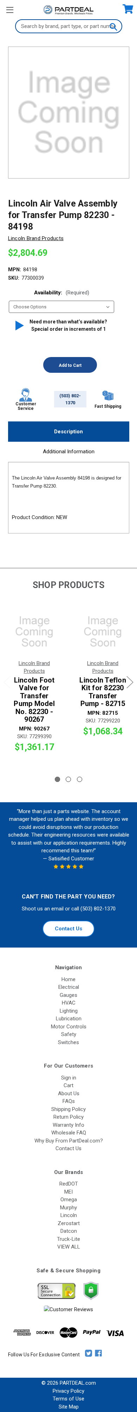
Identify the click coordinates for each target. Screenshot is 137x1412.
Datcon (68, 1231)
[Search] (113, 26)
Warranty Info (68, 1125)
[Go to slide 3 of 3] (79, 779)
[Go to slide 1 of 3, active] (57, 779)
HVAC (69, 1003)
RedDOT (68, 1184)
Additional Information (68, 451)
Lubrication (68, 1018)
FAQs (69, 1101)
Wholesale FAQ (68, 1133)
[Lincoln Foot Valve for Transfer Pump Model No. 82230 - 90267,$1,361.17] (34, 632)
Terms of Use (68, 1399)
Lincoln (68, 1215)
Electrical (68, 987)
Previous (7, 682)
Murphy (68, 1207)
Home (68, 979)
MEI (68, 1192)
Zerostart (69, 1223)
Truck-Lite (68, 1239)
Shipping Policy (68, 1109)
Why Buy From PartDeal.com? (68, 1141)
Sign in (68, 1078)
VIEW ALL (68, 1247)
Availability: (61, 292)
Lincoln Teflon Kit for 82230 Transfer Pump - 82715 (102, 692)
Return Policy (68, 1117)
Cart (68, 1085)
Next (130, 682)
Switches (68, 1042)
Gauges (68, 995)
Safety (68, 1034)
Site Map (69, 1407)
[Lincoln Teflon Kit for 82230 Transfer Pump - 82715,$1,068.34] (102, 632)
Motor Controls (68, 1026)
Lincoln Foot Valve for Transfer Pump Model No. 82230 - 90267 (34, 700)
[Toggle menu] (9, 9)
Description (68, 431)
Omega (68, 1199)
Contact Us (68, 928)
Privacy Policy (68, 1391)
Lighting (69, 1011)
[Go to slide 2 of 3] (68, 779)
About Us (68, 1093)
